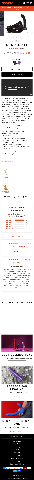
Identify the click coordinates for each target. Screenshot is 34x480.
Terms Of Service (17, 458)
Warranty (17, 452)
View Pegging (17, 396)
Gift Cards (17, 455)
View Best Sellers (17, 362)
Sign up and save (16, 436)
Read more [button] (17, 287)
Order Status (17, 444)
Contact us (17, 441)
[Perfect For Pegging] (17, 375)
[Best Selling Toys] (17, 343)
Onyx (15, 62)
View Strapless (17, 431)
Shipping (17, 447)
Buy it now (17, 74)
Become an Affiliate (17, 464)
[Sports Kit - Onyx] (6, 325)
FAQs (17, 449)
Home (12, 41)
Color (17, 59)
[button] (13, 48)
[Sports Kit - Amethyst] (8, 325)
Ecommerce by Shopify (20, 478)
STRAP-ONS (19, 41)
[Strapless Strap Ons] (17, 409)
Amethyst (19, 62)
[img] (13, 244)
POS (9, 478)
